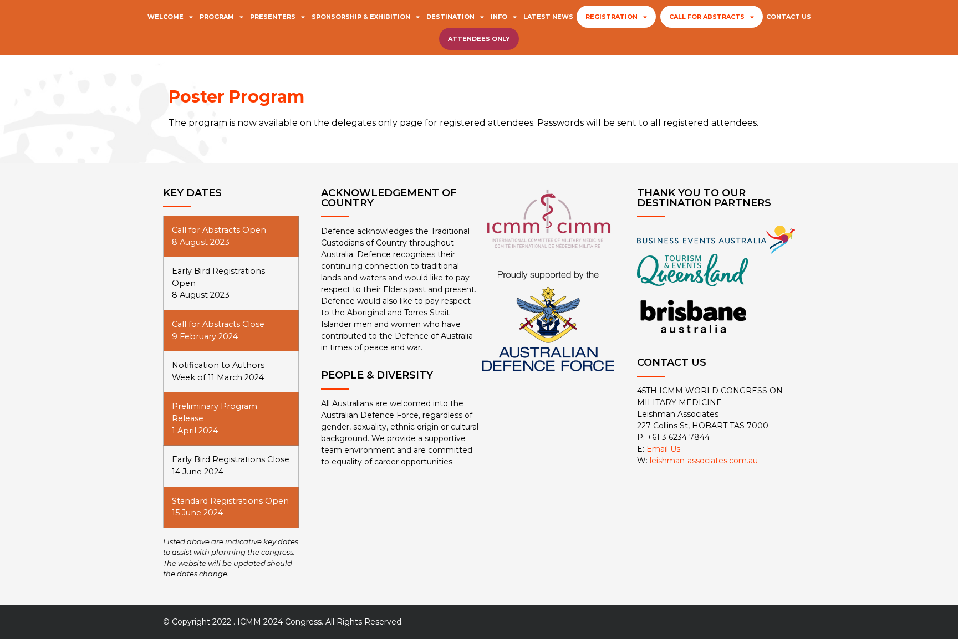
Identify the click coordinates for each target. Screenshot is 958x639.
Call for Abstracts (707, 17)
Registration (611, 17)
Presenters (272, 17)
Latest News (548, 17)
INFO (499, 17)
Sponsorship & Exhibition (361, 17)
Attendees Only (479, 39)
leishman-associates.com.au (704, 461)
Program (217, 17)
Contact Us (788, 17)
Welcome (165, 17)
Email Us (663, 449)
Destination (450, 17)
